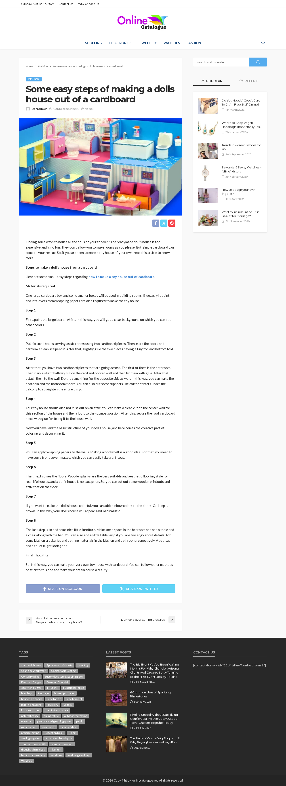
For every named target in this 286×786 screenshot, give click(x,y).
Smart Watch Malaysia (59, 738)
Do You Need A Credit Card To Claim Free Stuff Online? (241, 102)
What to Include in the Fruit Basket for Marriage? (240, 214)
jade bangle (54, 699)
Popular (213, 81)
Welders (26, 761)
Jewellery (147, 43)
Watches (172, 43)
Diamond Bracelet (57, 682)
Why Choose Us (88, 4)
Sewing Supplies (30, 738)
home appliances (64, 693)
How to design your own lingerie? (238, 191)
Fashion (194, 43)
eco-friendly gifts (31, 687)
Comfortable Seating (63, 670)
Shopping (93, 43)
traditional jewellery (33, 755)
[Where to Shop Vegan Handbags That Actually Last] (208, 128)
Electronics (120, 43)
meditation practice (56, 710)
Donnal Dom (39, 108)
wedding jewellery (79, 755)
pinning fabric (69, 727)
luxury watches (30, 710)
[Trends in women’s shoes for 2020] (208, 151)
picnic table (48, 727)
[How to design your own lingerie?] (208, 195)
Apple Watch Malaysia (59, 665)
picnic (79, 721)
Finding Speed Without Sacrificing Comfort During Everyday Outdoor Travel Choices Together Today (154, 718)
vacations (56, 755)
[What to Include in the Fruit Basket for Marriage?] (208, 218)
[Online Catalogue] (143, 22)
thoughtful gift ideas (33, 749)
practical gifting (30, 732)
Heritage (43, 693)
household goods (31, 699)
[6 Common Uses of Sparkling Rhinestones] (116, 698)
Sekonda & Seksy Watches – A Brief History (241, 169)
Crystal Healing (30, 676)
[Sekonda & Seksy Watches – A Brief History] (205, 173)
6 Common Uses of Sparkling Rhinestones (150, 694)
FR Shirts (52, 687)
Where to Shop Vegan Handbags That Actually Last (241, 125)
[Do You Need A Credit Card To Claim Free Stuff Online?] (208, 106)
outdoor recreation (75, 716)
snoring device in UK (33, 744)
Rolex (72, 732)
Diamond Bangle (31, 682)
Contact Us (66, 4)
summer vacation (61, 744)
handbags (27, 693)
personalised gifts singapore (54, 721)
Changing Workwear (33, 670)
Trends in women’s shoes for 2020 (241, 147)
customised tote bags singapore (64, 676)
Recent (251, 81)
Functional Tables (73, 687)
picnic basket (28, 727)
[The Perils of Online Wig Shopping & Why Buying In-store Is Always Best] (116, 744)
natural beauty (29, 716)
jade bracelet (74, 699)
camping (83, 665)
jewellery (52, 704)
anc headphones (31, 665)
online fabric (51, 716)
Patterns (26, 721)
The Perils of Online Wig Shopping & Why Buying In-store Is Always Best (155, 740)
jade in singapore (31, 704)
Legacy (68, 704)
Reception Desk (54, 732)
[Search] (263, 43)
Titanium (55, 749)
